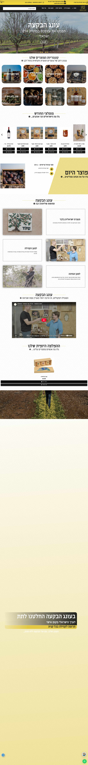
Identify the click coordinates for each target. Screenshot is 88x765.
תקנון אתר (50, 8)
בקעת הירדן (67, 8)
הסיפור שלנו (59, 8)
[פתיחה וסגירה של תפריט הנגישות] (3, 755)
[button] (47, 52)
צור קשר (44, 8)
